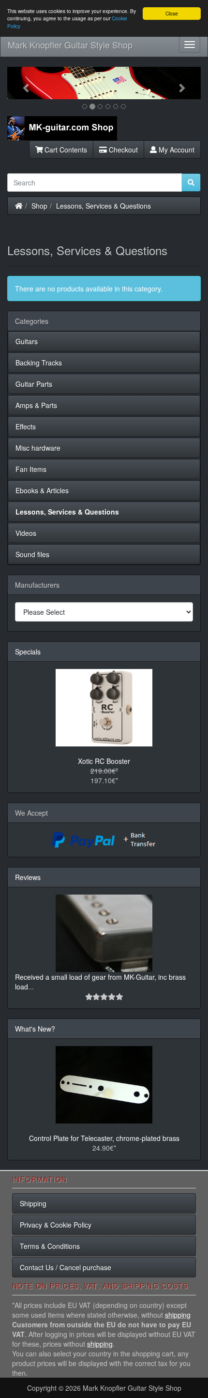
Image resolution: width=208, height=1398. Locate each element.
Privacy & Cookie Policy (55, 1225)
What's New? (35, 1028)
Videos (25, 533)
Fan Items (30, 469)
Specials (28, 651)
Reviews (28, 877)
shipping (178, 1315)
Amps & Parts (36, 405)
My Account (175, 149)
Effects (25, 426)
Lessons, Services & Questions (103, 206)
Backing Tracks (38, 362)
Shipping (33, 1203)
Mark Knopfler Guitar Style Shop (70, 44)
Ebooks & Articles (42, 490)
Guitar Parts (33, 384)
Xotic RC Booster (104, 761)
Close (171, 13)
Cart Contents (65, 149)
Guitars (26, 341)
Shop (39, 206)
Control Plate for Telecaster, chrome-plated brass (104, 1138)
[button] (21, 83)
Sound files (32, 554)
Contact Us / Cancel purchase (65, 1267)
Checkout (122, 149)
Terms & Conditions (50, 1246)
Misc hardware (37, 448)
